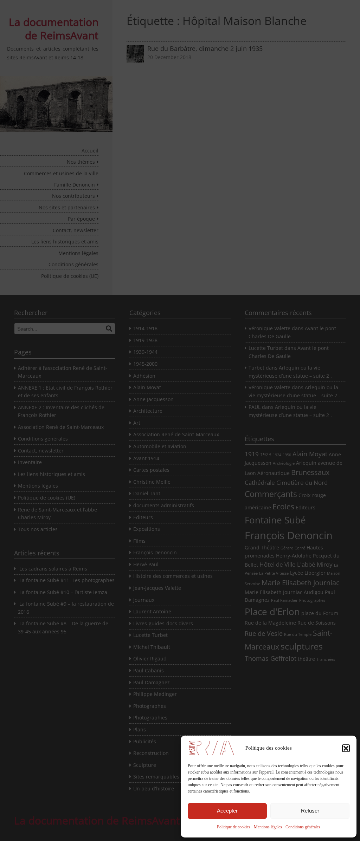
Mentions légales (268, 826)
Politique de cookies (233, 826)
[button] (345, 748)
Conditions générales (302, 826)
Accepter (227, 811)
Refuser (310, 811)
